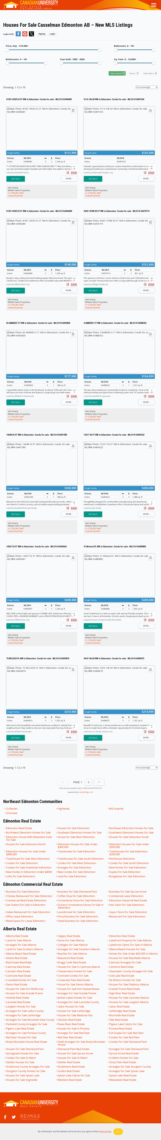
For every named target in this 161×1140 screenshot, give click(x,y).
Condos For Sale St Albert (21, 1057)
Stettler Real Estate (69, 1062)
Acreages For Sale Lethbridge (23, 1015)
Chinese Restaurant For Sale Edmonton (29, 896)
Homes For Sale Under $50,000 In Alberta (133, 953)
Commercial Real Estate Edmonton (26, 900)
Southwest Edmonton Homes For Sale (131, 832)
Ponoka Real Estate (120, 1028)
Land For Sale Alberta (18, 940)
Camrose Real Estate (18, 966)
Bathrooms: (16, 59)
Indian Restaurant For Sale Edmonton (28, 912)
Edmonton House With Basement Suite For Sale (29, 838)
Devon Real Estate (16, 984)
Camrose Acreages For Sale (125, 962)
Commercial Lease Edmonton (126, 896)
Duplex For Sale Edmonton (124, 872)
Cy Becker (12, 808)
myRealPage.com (86, 792)
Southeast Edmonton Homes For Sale (80, 832)
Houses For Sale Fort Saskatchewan (79, 988)
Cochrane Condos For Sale (73, 975)
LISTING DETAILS (15, 179)
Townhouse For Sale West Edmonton (28, 858)
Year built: (72, 59)
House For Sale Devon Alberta (75, 984)
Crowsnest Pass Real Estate (74, 980)
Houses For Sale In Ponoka (73, 1028)
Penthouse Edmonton (122, 858)
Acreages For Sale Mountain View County (30, 1019)
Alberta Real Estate (17, 936)
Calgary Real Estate (69, 936)
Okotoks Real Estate (69, 1019)
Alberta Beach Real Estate (21, 953)
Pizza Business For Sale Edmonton (78, 916)
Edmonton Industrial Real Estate (128, 900)
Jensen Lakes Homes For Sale (75, 997)
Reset (132, 73)
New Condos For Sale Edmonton (76, 872)
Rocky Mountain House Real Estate (26, 1042)
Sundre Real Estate (69, 1071)
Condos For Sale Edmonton (22, 863)
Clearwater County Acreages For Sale (131, 971)
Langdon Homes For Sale (21, 1006)
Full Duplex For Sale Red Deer (126, 1033)
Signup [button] (42, 33)
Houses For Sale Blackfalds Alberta (129, 958)
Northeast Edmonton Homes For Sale (131, 828)
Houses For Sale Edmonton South (129, 837)
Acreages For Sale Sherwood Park (129, 1049)
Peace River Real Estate (71, 1024)
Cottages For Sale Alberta (73, 944)
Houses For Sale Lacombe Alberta (129, 997)
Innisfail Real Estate (17, 997)
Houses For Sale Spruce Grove (75, 1053)
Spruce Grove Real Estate (124, 1053)
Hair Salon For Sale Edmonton (126, 905)
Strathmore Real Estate (71, 1066)
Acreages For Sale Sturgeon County (130, 1066)
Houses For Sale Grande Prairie (24, 993)
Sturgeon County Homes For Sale (25, 1071)
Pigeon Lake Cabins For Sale (125, 1024)
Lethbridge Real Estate (122, 1011)
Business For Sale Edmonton (23, 891)
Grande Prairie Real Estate (124, 988)
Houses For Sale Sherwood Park (25, 1049)
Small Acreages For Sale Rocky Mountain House (81, 1043)
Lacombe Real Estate (18, 1002)
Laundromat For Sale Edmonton (76, 912)
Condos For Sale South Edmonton (129, 863)
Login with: (8, 34)
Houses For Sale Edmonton (73, 828)
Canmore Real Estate (121, 966)
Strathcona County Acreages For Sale (28, 1066)
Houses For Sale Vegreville (21, 1079)
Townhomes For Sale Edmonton (76, 851)
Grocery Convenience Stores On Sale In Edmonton (80, 906)
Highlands (63, 808)
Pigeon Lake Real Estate (20, 1028)
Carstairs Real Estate (18, 971)
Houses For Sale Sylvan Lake (22, 1075)
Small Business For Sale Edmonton (78, 920)
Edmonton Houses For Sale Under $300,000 (77, 845)
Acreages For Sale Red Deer (74, 1033)
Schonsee (11, 813)
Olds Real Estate (118, 1019)
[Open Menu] (153, 5)
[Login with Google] (24, 35)
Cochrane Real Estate (18, 975)
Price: (17, 45)
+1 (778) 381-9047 (16, 193)
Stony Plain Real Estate (122, 1062)
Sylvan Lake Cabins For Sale (74, 1075)
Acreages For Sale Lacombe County (78, 1002)
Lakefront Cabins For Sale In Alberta (130, 944)
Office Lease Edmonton (19, 916)
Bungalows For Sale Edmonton (127, 876)
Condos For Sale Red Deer (124, 1037)
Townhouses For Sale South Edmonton (81, 858)
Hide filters (148, 73)
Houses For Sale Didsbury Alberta (129, 984)
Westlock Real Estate (70, 1079)
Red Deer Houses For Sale (21, 1037)
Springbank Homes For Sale (22, 1053)
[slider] (7, 49)
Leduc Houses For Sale (71, 1006)
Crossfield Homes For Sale (21, 980)
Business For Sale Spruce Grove (127, 891)
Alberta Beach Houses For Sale (127, 949)
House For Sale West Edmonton (76, 837)
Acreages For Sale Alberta (21, 944)
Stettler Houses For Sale (20, 1062)
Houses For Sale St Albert (72, 1057)
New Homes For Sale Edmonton (127, 867)
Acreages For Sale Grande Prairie (77, 993)
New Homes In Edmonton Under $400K (29, 872)
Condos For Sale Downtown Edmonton (28, 867)
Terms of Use (105, 1131)
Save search (116, 73)
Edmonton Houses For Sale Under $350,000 (129, 845)
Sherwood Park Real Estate (73, 1049)
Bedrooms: (124, 45)
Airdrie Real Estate (17, 958)
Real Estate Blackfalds (19, 962)
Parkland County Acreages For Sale (26, 1024)
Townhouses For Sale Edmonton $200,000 (128, 853)
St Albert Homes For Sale (123, 1057)
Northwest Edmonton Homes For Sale (28, 832)
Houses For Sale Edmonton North (26, 844)
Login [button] (52, 33)
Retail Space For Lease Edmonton (25, 920)
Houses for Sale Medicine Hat (75, 1015)
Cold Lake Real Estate (121, 975)
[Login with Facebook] (18, 35)
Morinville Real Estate (122, 1015)
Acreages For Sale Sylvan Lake (126, 1071)
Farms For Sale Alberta (71, 940)
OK (118, 1132)
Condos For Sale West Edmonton (77, 863)
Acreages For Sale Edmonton (74, 867)
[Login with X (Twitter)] (31, 35)
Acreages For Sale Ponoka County (26, 1033)
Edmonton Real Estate (19, 828)
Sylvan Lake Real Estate (123, 1075)
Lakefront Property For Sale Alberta (130, 940)
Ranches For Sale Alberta (72, 953)
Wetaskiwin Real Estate (122, 1079)
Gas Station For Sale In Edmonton (25, 905)
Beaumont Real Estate (71, 958)
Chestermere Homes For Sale (75, 971)
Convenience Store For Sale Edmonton (80, 900)
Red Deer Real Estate (70, 1037)
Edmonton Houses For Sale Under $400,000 (26, 853)
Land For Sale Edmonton (72, 876)
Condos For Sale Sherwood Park (128, 1042)
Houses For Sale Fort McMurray (24, 988)
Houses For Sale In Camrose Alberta (79, 966)
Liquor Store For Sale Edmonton (128, 912)
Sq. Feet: (125, 59)
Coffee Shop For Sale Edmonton (76, 896)
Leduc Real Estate (119, 1006)
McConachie (116, 808)
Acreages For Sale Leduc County (25, 1011)
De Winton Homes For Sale (125, 980)
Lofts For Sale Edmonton (20, 876)
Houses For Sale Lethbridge (74, 1011)
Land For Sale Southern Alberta (24, 949)
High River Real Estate (122, 993)
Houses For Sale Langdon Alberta (129, 1002)
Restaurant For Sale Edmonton (127, 916)
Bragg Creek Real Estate (72, 962)
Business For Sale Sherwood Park (77, 891)
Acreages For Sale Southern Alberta (79, 949)
